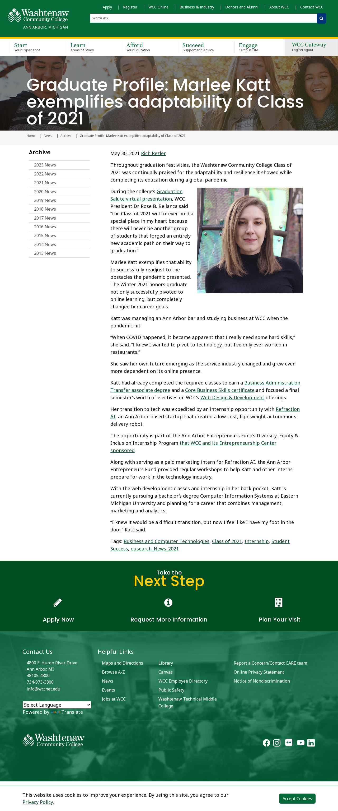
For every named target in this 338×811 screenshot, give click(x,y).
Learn (82, 46)
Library (165, 663)
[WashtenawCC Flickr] (288, 744)
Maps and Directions (122, 663)
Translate (72, 712)
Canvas (165, 672)
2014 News (45, 244)
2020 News (45, 191)
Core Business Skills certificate (220, 390)
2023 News (45, 165)
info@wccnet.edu (43, 689)
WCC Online (158, 7)
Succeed (198, 46)
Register (130, 7)
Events (108, 690)
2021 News (45, 183)
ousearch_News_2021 (155, 548)
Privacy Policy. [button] (38, 802)
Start (27, 46)
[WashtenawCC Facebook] (266, 744)
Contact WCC (311, 7)
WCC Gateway (309, 47)
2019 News (45, 200)
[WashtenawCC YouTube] (300, 744)
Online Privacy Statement (259, 672)
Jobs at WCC (114, 699)
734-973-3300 (40, 682)
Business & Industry (197, 7)
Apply (107, 7)
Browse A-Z (113, 672)
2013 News (45, 253)
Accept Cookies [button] (297, 798)
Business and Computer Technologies (166, 541)
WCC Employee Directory (183, 681)
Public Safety (171, 690)
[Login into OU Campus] (3, 776)
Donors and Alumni (241, 7)
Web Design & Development (232, 397)
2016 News (45, 227)
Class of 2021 (227, 541)
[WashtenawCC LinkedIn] (311, 744)
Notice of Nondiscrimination (262, 681)
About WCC (279, 7)
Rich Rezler (153, 153)
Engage (249, 46)
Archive (66, 136)
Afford (138, 46)
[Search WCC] (321, 18)
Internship (257, 541)
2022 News (45, 174)
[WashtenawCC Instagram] (276, 744)
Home (31, 136)
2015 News (45, 235)
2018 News (45, 209)
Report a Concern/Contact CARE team (270, 663)
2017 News (45, 218)
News (48, 136)
